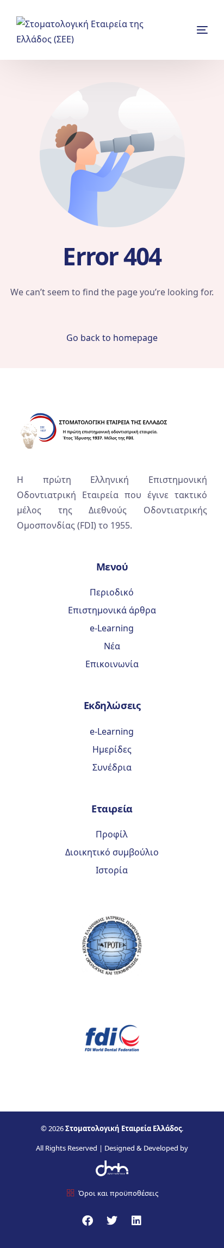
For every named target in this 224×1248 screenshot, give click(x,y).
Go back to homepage (112, 338)
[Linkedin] (136, 1221)
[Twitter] (112, 1221)
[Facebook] (87, 1221)
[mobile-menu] (195, 30)
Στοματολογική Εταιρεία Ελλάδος (123, 1128)
